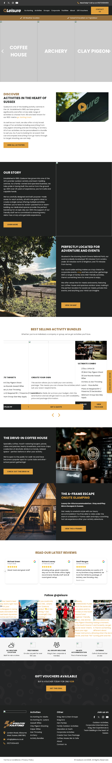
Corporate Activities (65, 732)
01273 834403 (13, 743)
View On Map (71, 305)
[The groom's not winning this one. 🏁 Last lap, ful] (28, 628)
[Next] (109, 51)
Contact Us (100, 10)
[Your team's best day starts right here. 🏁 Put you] (9, 609)
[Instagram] (13, 3)
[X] (8, 2)
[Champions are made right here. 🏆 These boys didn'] (46, 628)
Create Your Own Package (68, 735)
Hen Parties (62, 723)
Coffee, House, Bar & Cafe (68, 738)
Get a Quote (56, 407)
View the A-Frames (73, 528)
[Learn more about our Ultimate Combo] (91, 350)
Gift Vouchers (82, 10)
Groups (47, 10)
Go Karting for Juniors (39, 720)
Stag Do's (61, 720)
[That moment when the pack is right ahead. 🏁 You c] (28, 609)
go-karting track (24, 117)
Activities (38, 10)
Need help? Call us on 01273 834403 (94, 3)
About (72, 10)
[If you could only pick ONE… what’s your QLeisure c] (46, 609)
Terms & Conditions (12, 760)
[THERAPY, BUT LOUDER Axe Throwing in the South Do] (65, 628)
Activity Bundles (37, 738)
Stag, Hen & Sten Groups (67, 717)
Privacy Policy (28, 760)
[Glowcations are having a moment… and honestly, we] (102, 628)
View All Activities (16, 145)
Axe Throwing (36, 732)
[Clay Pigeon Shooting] (56, 51)
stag (79, 272)
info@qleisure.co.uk (15, 739)
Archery (33, 735)
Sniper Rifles (35, 729)
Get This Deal (56, 688)
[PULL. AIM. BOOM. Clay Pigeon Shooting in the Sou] (84, 628)
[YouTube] (17, 3)
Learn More (12, 224)
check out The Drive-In (18, 471)
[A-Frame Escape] (93, 51)
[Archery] (18, 51)
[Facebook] (4, 3)
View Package (99, 405)
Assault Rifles (35, 723)
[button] (106, 571)
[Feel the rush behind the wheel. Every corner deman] (9, 628)
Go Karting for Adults (39, 717)
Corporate (55, 10)
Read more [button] (65, 580)
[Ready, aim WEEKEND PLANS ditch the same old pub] (84, 609)
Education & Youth (65, 729)
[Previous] (3, 51)
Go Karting (28, 10)
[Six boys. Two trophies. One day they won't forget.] (65, 609)
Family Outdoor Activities (67, 726)
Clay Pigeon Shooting (39, 726)
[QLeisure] (12, 10)
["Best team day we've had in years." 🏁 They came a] (102, 609)
